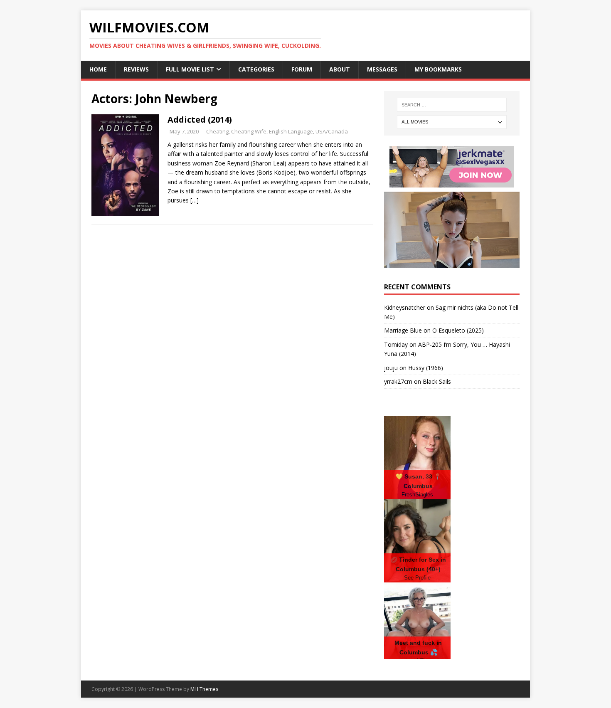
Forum (301, 69)
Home (98, 69)
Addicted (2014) (200, 119)
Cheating (217, 131)
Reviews (136, 69)
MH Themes (204, 689)
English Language (291, 131)
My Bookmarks (438, 69)
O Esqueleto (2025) (458, 330)
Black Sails (437, 381)
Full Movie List (190, 69)
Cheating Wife (248, 131)
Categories (256, 69)
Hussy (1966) (425, 368)
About (339, 69)
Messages (382, 69)
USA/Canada (331, 131)
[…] (194, 200)
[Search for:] (452, 105)
